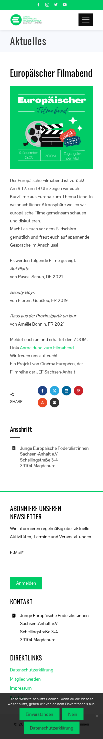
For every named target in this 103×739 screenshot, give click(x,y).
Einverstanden (39, 714)
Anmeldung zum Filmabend (47, 348)
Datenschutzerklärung (31, 670)
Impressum (21, 688)
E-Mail (17, 552)
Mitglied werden (25, 679)
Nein (72, 714)
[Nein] (96, 715)
